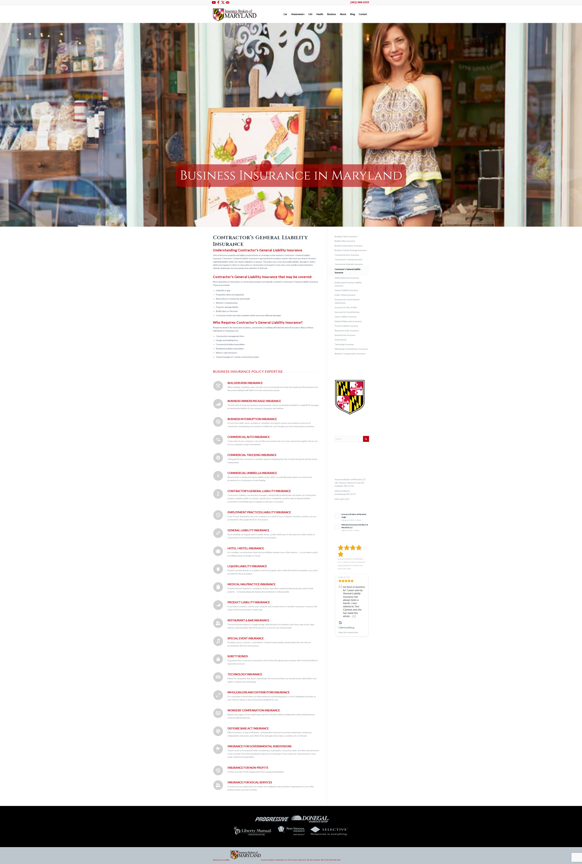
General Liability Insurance (248, 530)
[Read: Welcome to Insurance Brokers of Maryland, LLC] (337, 526)
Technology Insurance (344, 344)
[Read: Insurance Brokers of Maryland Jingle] (337, 516)
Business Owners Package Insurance (254, 401)
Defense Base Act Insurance (248, 728)
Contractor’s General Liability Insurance (259, 491)
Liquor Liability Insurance (247, 566)
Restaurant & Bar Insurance (248, 620)
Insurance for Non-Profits (247, 767)
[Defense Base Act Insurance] (218, 731)
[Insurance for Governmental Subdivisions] (218, 749)
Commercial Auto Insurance (248, 437)
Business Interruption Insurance (252, 419)
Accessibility (224, 860)
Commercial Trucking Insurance (348, 259)
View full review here (348, 632)
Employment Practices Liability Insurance (259, 512)
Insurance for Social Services (249, 782)
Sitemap (216, 860)
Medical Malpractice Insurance (348, 321)
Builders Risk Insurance (245, 383)
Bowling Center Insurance (346, 236)
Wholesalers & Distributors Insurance (351, 349)
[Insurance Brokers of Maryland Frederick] (235, 14)
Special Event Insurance (245, 638)
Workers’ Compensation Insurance (253, 710)
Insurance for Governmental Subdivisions (259, 746)
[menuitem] (285, 14)
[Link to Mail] (227, 2)
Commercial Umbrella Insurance (252, 473)
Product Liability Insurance (248, 602)
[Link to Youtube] (214, 2)
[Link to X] (223, 2)
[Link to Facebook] (218, 2)
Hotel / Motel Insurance (245, 548)
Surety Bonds (237, 656)
